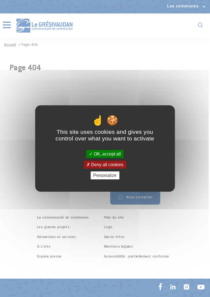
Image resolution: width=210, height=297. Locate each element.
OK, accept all (107, 154)
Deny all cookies (106, 164)
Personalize (104, 175)
